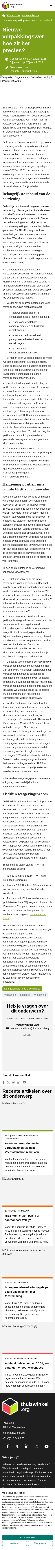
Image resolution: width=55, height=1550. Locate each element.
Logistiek (25, 995)
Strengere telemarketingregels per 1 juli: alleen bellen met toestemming (27, 1292)
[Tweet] (8, 1082)
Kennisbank (13, 15)
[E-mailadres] (24, 1082)
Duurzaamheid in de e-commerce (22, 988)
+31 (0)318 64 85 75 (13, 1438)
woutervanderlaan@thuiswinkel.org (30, 1028)
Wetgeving (40, 995)
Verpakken (10, 995)
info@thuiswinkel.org (13, 1433)
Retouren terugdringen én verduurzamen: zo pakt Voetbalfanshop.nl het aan (22, 1148)
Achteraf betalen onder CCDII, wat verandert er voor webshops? (27, 1365)
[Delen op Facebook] (3, 1082)
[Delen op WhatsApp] (18, 1082)
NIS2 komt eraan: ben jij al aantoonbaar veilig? (22, 1218)
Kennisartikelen (30, 15)
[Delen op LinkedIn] (13, 1082)
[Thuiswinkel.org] (12, 5)
